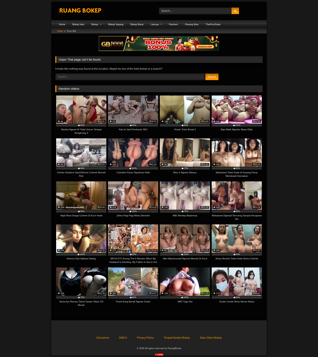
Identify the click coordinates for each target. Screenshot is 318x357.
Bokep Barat (137, 24)
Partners (173, 24)
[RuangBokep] (80, 11)
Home (62, 24)
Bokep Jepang (115, 24)
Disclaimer (103, 337)
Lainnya (155, 24)
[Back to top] (307, 347)
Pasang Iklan (192, 24)
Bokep (94, 24)
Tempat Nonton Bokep (177, 337)
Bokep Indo (78, 24)
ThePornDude (213, 24)
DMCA (123, 337)
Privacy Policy (145, 337)
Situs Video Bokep (211, 337)
